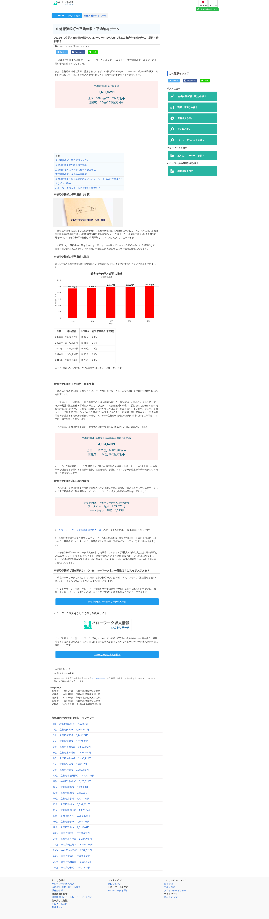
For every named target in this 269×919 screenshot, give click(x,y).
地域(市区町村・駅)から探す (66, 887)
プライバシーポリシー (175, 890)
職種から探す (58, 890)
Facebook (79, 52)
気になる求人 (114, 883)
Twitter (62, 52)
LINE (93, 52)
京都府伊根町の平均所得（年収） (72, 160)
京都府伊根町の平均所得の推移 (71, 165)
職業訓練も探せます (209, 9)
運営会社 (168, 883)
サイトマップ (170, 897)
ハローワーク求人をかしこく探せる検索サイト (78, 188)
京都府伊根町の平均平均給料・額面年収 (75, 169)
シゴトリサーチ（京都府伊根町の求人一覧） (81, 530)
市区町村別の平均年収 (95, 15)
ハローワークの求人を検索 (66, 15)
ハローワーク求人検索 (63, 883)
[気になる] (203, 1)
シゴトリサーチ (98, 678)
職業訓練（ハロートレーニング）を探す (72, 897)
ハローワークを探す (118, 890)
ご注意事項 (169, 887)
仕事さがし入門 (60, 903)
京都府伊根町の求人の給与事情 (71, 174)
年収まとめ (57, 907)
